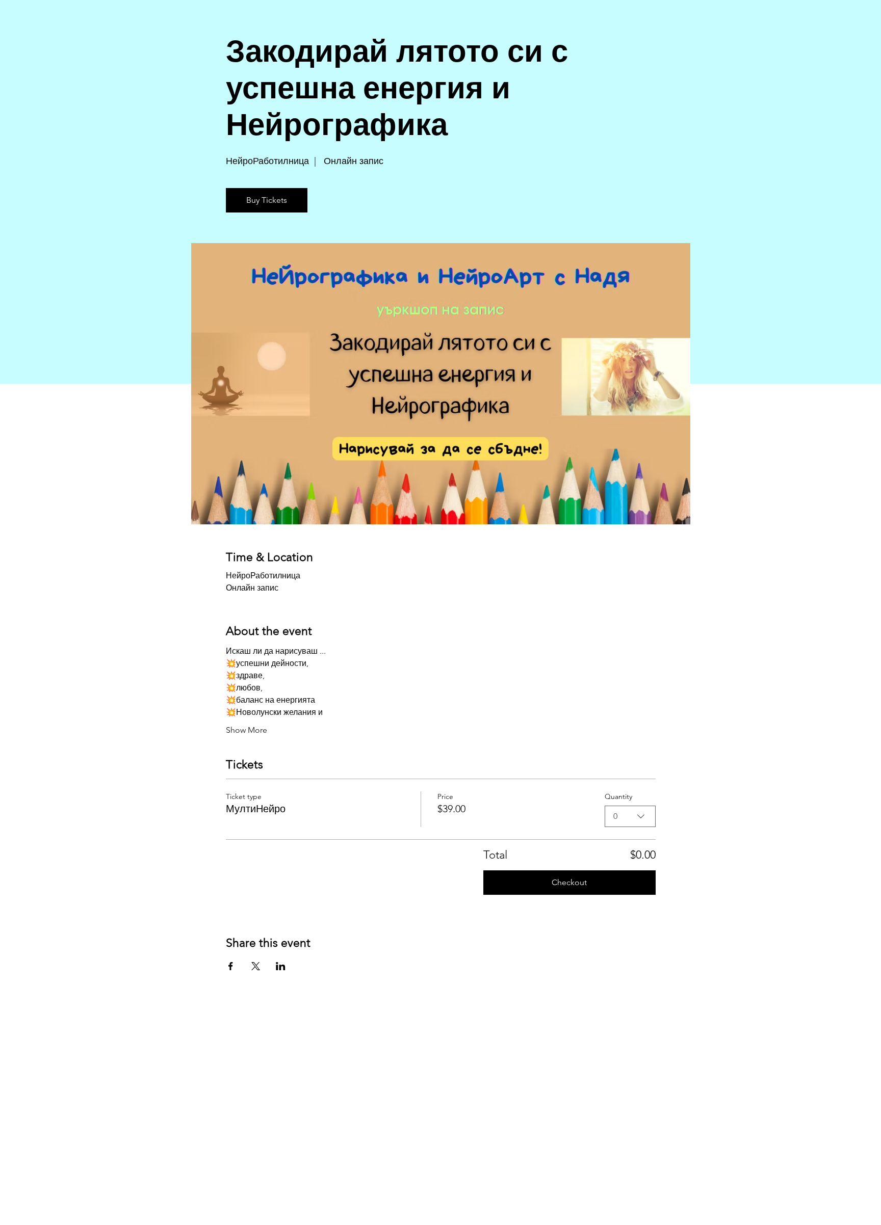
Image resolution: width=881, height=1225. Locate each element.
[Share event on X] (256, 966)
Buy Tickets (266, 200)
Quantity (618, 796)
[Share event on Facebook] (231, 966)
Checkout (569, 882)
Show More (246, 730)
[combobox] (630, 816)
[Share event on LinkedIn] (281, 966)
